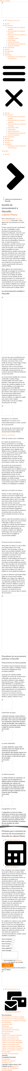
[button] (14, 86)
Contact (7, 53)
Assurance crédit (13, 38)
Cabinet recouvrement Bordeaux (12, 1035)
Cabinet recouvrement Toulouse (12, 1050)
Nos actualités (6, 1052)
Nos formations (9, 47)
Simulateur (8, 55)
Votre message (6, 950)
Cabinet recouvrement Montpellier (12, 1042)
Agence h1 (15, 1066)
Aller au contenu (5, 1)
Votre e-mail (6, 946)
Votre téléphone (7, 948)
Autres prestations (13, 45)
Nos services (9, 25)
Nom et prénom (7, 941)
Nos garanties (9, 51)
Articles (7, 49)
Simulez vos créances (8, 1061)
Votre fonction (6, 944)
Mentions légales (7, 1070)
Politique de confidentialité (10, 1068)
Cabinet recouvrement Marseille (12, 1041)
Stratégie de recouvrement (10, 1053)
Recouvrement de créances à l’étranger (14, 1020)
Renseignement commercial (16, 44)
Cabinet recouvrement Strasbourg (12, 1048)
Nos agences (6, 1033)
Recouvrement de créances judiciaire (13, 1019)
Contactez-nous (7, 1063)
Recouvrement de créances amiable (13, 1017)
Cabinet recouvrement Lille (10, 1037)
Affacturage (11, 40)
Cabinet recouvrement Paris (10, 1044)
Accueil (7, 24)
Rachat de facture (13, 42)
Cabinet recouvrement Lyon (10, 1039)
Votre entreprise (7, 939)
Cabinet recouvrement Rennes (11, 1046)
